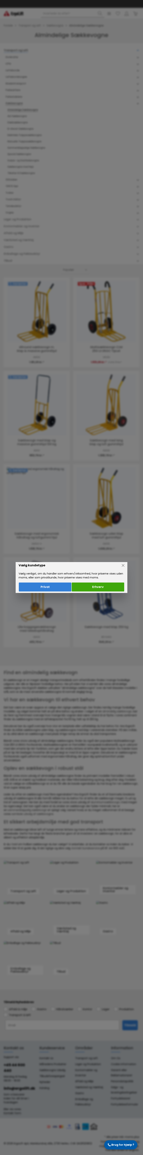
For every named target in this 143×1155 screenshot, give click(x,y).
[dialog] (71, 577)
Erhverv (98, 587)
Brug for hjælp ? (121, 1145)
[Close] (123, 565)
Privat (45, 587)
